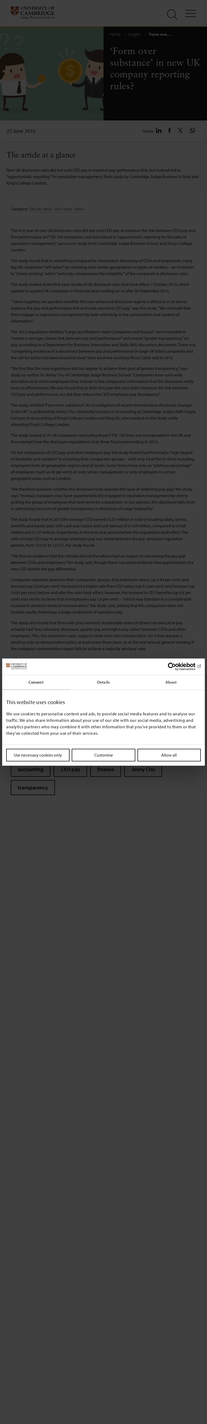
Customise (103, 754)
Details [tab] (103, 681)
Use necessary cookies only (38, 754)
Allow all (169, 754)
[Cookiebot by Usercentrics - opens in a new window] (177, 666)
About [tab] (171, 681)
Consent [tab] (36, 681)
